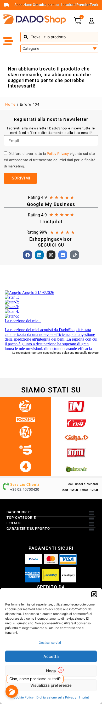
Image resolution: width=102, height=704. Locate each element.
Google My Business (51, 204)
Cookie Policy (23, 697)
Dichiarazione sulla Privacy (56, 697)
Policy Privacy (58, 153)
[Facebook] (27, 254)
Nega (51, 670)
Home (10, 104)
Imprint (84, 697)
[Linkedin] (39, 254)
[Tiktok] (74, 254)
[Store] (62, 254)
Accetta (51, 656)
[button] (94, 594)
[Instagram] (51, 254)
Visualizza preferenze (51, 685)
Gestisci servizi (50, 643)
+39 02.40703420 (24, 489)
